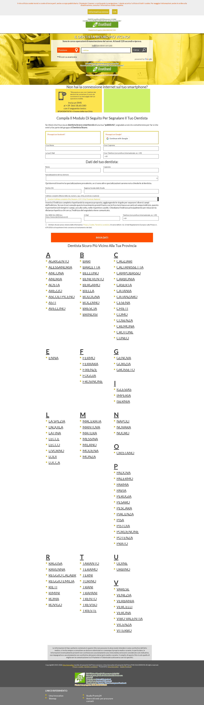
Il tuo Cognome (109, 145)
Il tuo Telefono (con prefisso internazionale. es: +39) (122, 153)
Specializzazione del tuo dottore (57, 175)
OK (115, 11)
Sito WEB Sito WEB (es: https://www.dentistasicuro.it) (56, 216)
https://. (103, 679)
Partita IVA (49, 188)
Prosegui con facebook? (56, 134)
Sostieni (104, 24)
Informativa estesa (98, 11)
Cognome (107, 167)
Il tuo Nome (49, 145)
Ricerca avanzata (68, 56)
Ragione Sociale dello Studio (94, 188)
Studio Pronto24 (126, 667)
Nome (47, 167)
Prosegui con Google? (114, 134)
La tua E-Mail (50, 153)
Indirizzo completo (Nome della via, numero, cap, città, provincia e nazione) (72, 196)
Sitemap (52, 698)
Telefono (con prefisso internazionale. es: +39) (140, 215)
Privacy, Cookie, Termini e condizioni (96, 225)
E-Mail (86, 215)
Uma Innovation (68, 665)
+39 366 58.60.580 (76, 105)
